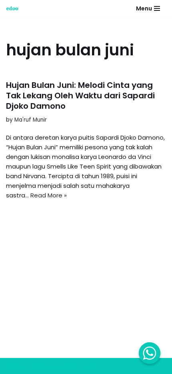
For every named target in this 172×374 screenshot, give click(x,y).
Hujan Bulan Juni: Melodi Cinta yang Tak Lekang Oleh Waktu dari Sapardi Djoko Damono (80, 95)
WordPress (79, 366)
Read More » (48, 195)
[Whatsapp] (149, 353)
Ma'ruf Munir (30, 120)
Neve (13, 366)
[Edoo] (14, 8)
